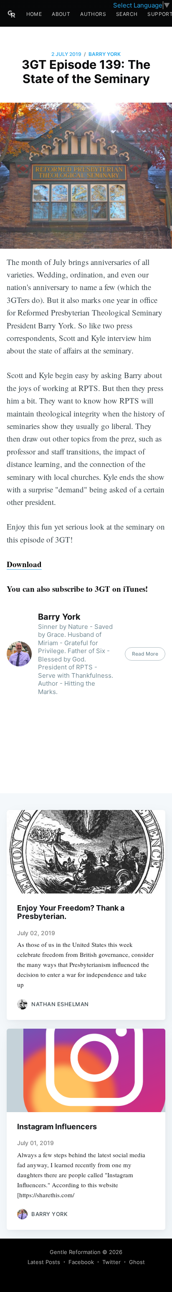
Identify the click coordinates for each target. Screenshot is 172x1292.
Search (126, 14)
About (61, 14)
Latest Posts (44, 1262)
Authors (93, 14)
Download (24, 564)
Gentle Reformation (75, 1252)
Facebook (81, 1262)
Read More (145, 654)
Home (34, 14)
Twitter (111, 1262)
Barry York (105, 54)
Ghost (137, 1262)
